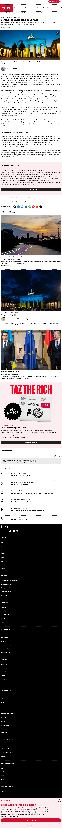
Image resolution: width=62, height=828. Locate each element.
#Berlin (20, 197)
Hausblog (3, 611)
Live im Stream (5, 725)
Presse (3, 622)
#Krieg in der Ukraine (12, 197)
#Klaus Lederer (26, 197)
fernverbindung (5, 668)
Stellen (3, 618)
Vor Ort (3, 721)
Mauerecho (4, 675)
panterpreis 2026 (5, 652)
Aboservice (4, 795)
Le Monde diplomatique (7, 752)
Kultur (2, 553)
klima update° (4, 671)
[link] (23, 8)
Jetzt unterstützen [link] (31, 189)
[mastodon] (10, 531)
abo (2, 634)
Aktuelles (3, 607)
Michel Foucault (5, 595)
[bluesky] (14, 531)
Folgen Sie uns (4, 531)
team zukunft (4, 695)
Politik (2, 542)
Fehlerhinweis (19, 202)
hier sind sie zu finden (51, 462)
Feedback (3, 791)
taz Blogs (3, 745)
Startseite (3, 12)
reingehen (3, 683)
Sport (2, 557)
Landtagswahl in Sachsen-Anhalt (9, 580)
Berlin (9, 12)
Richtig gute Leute (5, 588)
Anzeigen (3, 779)
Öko (2, 546)
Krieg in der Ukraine (17, 12)
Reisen (3, 768)
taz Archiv (3, 756)
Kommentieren (11, 202)
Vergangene (4, 729)
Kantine (3, 772)
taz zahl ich (4, 641)
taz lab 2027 (4, 732)
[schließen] (59, 800)
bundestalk (4, 664)
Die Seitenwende (5, 614)
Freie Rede (4, 679)
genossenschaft (5, 637)
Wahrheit (3, 568)
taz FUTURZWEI (5, 748)
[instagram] (17, 531)
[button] (60, 1)
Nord (2, 565)
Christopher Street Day (7, 584)
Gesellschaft (4, 550)
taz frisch (3, 698)
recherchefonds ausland (7, 645)
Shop (2, 775)
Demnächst (4, 717)
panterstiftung (4, 649)
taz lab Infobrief (5, 706)
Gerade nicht (54, 800)
